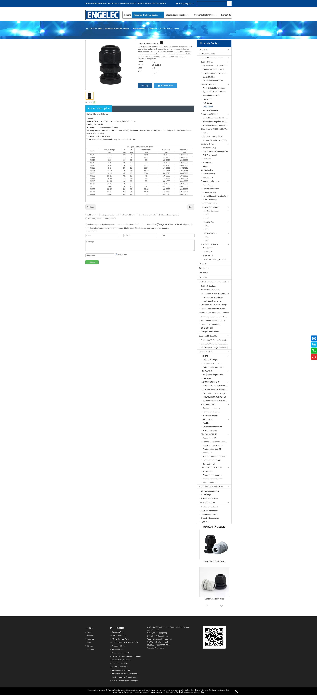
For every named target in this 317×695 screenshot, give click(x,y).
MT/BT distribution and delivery (211, 487)
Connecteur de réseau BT (213, 445)
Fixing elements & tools (210, 332)
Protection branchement (212, 427)
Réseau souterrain (210, 483)
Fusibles (206, 423)
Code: (140, 68)
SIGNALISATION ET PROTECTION (217, 401)
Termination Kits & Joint (210, 290)
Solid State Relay (209, 148)
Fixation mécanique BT (212, 449)
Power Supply (208, 185)
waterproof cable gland (110, 215)
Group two (203, 263)
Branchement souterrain (212, 475)
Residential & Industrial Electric (211, 58)
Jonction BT (207, 453)
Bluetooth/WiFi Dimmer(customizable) (216, 340)
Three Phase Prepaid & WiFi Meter (216, 122)
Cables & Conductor (209, 286)
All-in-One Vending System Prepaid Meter (217, 125)
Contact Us (91, 649)
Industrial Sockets (210, 233)
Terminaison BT (209, 464)
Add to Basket (167, 86)
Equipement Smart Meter (213, 363)
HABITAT (204, 356)
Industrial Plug (208, 222)
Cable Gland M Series (214, 599)
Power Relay (208, 162)
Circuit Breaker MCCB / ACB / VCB (214, 129)
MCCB (205, 133)
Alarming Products (210, 203)
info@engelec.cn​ (186, 3)
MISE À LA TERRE (208, 404)
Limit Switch (207, 252)
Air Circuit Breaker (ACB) (212, 136)
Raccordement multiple (212, 460)
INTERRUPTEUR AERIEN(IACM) (216, 393)
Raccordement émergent (213, 479)
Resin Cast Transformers (213, 301)
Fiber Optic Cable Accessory (214, 88)
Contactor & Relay (208, 144)
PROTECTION (206, 419)
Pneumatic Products (207, 503)
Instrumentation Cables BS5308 (215, 73)
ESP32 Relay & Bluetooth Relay (215, 151)
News (89, 642)
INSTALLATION (207, 371)
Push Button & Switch (209, 244)
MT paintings (206, 495)
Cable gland (91, 215)
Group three (204, 268)
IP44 (207, 215)
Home (89, 632)
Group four (203, 273)
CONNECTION (207, 328)
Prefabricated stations (209, 498)
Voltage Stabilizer (209, 192)
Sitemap (90, 646)
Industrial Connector (211, 211)
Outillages (207, 378)
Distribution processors (210, 491)
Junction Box (208, 177)
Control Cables (209, 77)
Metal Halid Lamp (210, 200)
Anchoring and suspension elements (215, 317)
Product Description (99, 108)
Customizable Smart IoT (208, 336)
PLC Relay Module (210, 155)
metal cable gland (148, 215)
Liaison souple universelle (213, 367)
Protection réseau (210, 430)
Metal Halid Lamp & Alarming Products (216, 196)
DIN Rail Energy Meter (120, 639)
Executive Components (210, 518)
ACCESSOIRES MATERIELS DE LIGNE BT (217, 386)
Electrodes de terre (210, 416)
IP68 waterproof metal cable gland (100, 219)
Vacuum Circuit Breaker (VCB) (215, 140)
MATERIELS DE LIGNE (210, 382)
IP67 (207, 218)
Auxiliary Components (209, 511)
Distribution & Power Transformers (214, 293)
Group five (203, 277)
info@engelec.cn (162, 224)
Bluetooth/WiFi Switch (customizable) (215, 344)
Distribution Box (207, 170)
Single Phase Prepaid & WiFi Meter (216, 118)
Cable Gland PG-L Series (214, 561)
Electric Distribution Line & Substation (213, 282)
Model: (140, 62)
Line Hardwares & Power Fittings (214, 305)
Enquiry (144, 86)
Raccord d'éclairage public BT (214, 456)
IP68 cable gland (129, 215)
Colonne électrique (210, 360)
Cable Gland (208, 107)
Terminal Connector (210, 110)
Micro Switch (208, 256)
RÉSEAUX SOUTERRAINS (211, 468)
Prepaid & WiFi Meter (209, 114)
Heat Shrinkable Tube (211, 96)
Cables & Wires (207, 62)
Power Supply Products (210, 181)
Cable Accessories (208, 84)
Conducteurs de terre (211, 408)
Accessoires (207, 471)
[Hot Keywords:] (229, 3)
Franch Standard (205, 352)
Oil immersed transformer (213, 297)
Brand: (140, 65)
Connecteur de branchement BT (215, 442)
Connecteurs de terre (211, 412)
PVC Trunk (207, 99)
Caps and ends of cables (210, 324)
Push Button (207, 248)
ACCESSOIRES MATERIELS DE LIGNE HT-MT (217, 389)
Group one (203, 49)
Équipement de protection (213, 375)
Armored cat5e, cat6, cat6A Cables (216, 66)
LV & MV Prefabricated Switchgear (214, 308)
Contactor (207, 159)
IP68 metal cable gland (168, 215)
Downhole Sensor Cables (213, 81)
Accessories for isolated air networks (213, 313)
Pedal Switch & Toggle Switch (214, 259)
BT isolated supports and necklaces (215, 321)
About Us (90, 639)
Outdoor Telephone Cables (213, 69)
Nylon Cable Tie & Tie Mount (214, 92)
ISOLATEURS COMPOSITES (214, 397)
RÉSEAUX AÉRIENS (209, 434)
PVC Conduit (208, 103)
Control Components (209, 514)
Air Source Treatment (209, 507)
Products (90, 635)
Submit (92, 262)
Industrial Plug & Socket (210, 207)
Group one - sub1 (208, 54)
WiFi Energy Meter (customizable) (214, 348)
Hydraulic (204, 522)
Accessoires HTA (209, 438)
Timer (205, 166)
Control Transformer (211, 189)
